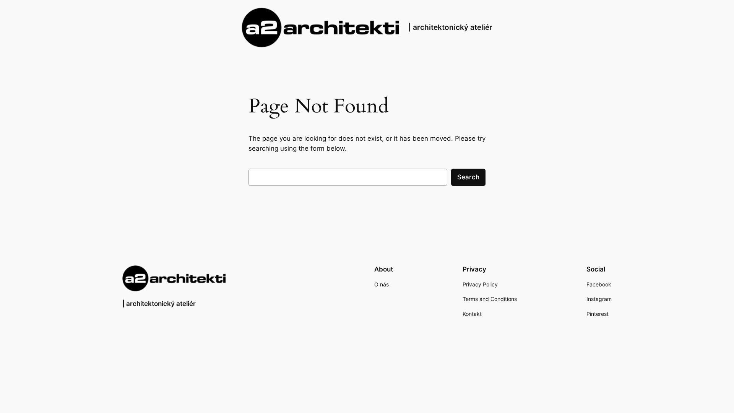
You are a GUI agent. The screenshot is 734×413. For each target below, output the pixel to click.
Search (468, 177)
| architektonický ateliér (450, 27)
